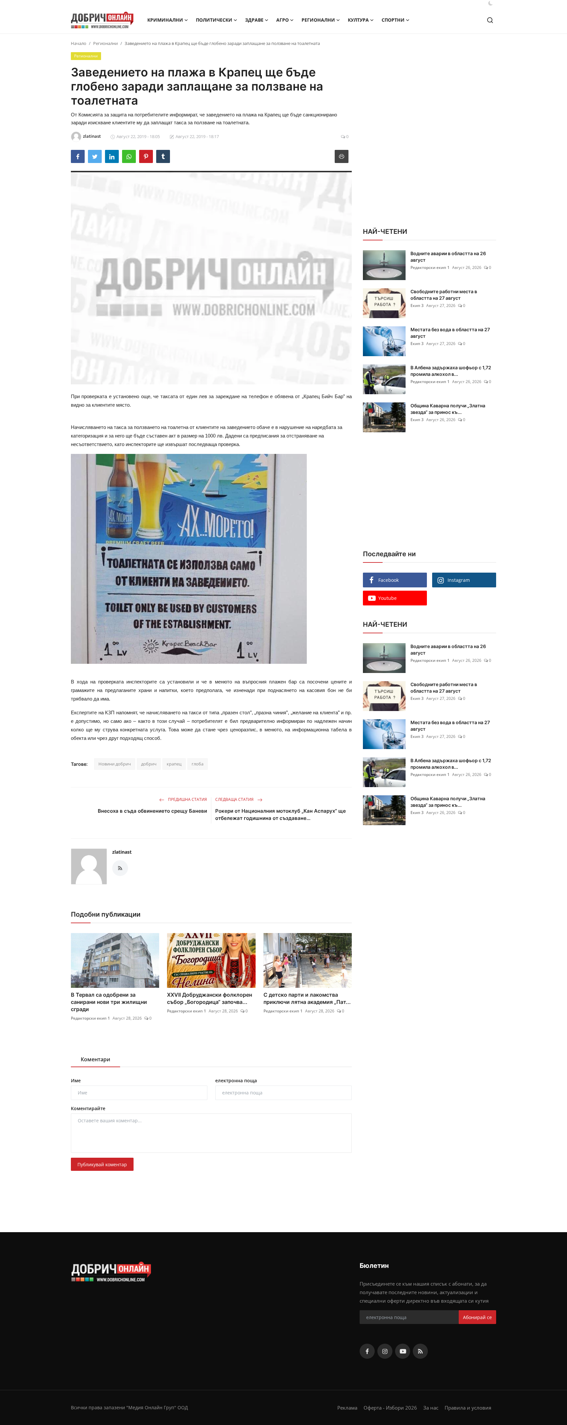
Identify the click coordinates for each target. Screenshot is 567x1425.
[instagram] (384, 1351)
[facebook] (367, 1351)
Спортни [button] (393, 20)
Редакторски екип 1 (90, 1018)
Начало (78, 43)
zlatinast (122, 852)
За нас (430, 1407)
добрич (149, 764)
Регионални (105, 43)
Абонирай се (477, 1317)
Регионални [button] (318, 20)
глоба (197, 764)
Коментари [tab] (95, 1059)
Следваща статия (235, 799)
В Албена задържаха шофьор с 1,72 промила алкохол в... (450, 371)
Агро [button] (282, 20)
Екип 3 (417, 305)
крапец (174, 764)
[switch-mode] (490, 3)
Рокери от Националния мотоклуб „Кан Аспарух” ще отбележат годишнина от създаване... (280, 814)
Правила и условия (468, 1407)
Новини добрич (114, 764)
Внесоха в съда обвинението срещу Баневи (152, 811)
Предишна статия (187, 799)
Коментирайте (88, 1108)
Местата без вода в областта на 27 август (450, 333)
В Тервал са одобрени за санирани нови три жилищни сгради (109, 1001)
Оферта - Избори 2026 (390, 1407)
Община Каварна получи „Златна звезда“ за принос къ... (447, 409)
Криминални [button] (165, 20)
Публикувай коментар (102, 1164)
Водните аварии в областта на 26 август (448, 257)
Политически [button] (214, 20)
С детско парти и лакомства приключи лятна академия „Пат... (307, 998)
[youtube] (402, 1351)
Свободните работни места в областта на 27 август (443, 295)
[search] (490, 20)
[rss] (420, 1351)
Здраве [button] (254, 20)
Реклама (347, 1407)
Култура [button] (358, 20)
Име (76, 1080)
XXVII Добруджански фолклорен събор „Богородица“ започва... (209, 998)
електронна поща (236, 1080)
